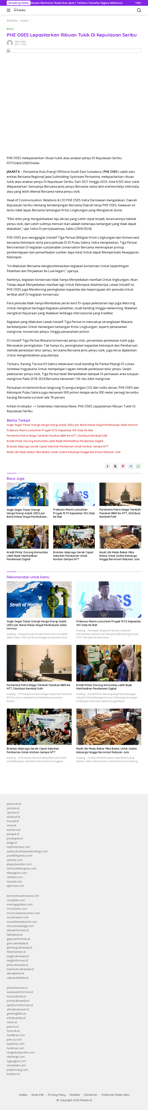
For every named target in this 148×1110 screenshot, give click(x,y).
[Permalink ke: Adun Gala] (10, 42)
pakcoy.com (14, 1039)
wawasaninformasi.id (20, 992)
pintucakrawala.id (17, 965)
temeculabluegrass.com (21, 868)
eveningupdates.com (20, 904)
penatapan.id (15, 838)
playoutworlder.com (19, 864)
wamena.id (13, 830)
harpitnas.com (15, 1044)
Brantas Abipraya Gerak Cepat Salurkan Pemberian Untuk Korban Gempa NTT (57, 446)
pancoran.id (14, 804)
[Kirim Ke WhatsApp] (138, 466)
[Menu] (9, 10)
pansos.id (12, 1026)
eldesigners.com (17, 873)
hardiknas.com (16, 1035)
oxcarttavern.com (18, 917)
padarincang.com (17, 1070)
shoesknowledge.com (20, 926)
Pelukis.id (86, 1100)
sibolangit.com (16, 1056)
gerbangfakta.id (16, 1013)
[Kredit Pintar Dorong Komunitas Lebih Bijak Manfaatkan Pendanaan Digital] (28, 537)
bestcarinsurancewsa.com (23, 896)
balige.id (12, 842)
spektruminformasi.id (20, 1005)
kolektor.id (13, 1074)
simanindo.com (16, 1065)
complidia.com (16, 900)
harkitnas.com (15, 1048)
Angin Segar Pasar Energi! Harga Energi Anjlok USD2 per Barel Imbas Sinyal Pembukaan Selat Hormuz (72, 425)
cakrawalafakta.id (17, 978)
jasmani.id (13, 808)
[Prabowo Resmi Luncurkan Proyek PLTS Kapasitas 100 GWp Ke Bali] (74, 494)
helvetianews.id (16, 952)
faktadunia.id (15, 934)
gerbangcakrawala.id (19, 947)
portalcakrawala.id (18, 1000)
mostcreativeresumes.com (23, 913)
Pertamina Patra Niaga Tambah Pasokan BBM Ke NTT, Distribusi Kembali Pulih (57, 435)
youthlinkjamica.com (19, 855)
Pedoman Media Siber (116, 1095)
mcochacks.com (17, 908)
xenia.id (11, 825)
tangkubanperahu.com (21, 1052)
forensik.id (13, 1031)
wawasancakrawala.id (20, 969)
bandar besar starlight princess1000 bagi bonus (36, 782)
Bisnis (10, 28)
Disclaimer (91, 1095)
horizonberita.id (16, 996)
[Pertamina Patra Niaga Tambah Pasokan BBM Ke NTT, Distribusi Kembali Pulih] (120, 494)
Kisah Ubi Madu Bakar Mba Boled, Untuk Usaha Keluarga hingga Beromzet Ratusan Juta (63, 452)
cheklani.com (15, 877)
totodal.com (14, 881)
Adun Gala (20, 41)
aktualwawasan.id (18, 1009)
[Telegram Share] (131, 466)
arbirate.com (15, 860)
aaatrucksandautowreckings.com (27, 851)
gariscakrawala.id (17, 943)
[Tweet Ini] (115, 466)
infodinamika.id (16, 1018)
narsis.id (12, 1022)
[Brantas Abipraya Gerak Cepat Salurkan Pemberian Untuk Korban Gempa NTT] (74, 537)
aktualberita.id (15, 973)
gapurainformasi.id (18, 939)
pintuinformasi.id (17, 988)
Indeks (23, 1095)
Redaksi (75, 1095)
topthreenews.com (18, 847)
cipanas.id (13, 812)
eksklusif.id (13, 817)
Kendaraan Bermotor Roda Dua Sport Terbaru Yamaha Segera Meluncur (51, 3)
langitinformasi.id (17, 960)
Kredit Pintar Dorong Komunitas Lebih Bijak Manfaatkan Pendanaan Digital (55, 441)
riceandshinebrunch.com (22, 922)
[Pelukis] (19, 10)
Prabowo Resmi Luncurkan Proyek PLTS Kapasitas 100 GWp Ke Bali (50, 430)
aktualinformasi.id (18, 930)
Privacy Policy (57, 1095)
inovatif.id (13, 821)
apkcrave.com (15, 886)
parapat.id (13, 834)
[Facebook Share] (107, 466)
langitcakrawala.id (18, 956)
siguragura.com (16, 1061)
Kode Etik (38, 1095)
